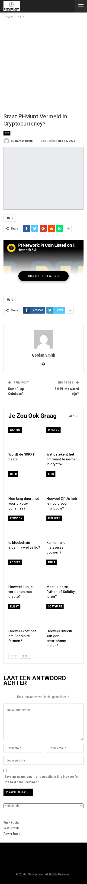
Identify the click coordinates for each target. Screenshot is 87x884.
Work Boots (11, 822)
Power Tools (11, 834)
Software (55, 606)
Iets (51, 474)
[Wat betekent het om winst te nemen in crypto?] (62, 438)
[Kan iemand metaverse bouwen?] (62, 527)
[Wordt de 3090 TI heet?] (24, 438)
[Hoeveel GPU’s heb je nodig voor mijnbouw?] (62, 482)
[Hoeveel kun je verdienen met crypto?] (24, 571)
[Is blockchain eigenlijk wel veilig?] (24, 527)
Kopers (15, 562)
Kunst (14, 606)
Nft (7, 133)
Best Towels (11, 828)
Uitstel (53, 429)
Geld (13, 474)
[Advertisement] (43, 65)
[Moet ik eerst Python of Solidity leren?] (62, 571)
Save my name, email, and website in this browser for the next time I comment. (42, 779)
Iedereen (54, 518)
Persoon (16, 518)
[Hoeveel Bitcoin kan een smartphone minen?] (62, 615)
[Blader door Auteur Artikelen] (43, 339)
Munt (52, 562)
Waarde (15, 429)
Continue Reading (43, 276)
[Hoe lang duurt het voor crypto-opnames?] (24, 482)
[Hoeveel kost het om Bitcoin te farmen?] (24, 615)
